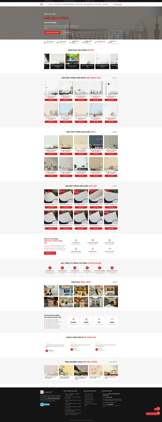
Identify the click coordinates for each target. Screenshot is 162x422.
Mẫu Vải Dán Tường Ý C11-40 (51, 204)
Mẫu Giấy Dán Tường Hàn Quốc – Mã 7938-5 (96, 151)
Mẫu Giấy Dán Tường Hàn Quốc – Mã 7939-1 (51, 151)
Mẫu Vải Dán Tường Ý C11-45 (51, 225)
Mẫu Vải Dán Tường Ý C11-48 (111, 225)
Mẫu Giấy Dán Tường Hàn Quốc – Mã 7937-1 (111, 173)
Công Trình (105, 4)
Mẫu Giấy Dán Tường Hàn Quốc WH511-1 (96, 97)
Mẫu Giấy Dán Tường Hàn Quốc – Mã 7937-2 (96, 173)
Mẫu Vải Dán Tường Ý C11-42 (81, 204)
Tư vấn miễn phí (67, 32)
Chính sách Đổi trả (88, 401)
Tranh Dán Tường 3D (88, 4)
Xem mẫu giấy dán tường (52, 32)
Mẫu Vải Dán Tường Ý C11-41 (66, 204)
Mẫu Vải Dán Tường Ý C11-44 (111, 204)
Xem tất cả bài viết (113, 361)
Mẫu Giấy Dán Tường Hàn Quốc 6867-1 (81, 118)
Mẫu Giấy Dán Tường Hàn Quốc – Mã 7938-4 (111, 151)
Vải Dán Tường (97, 4)
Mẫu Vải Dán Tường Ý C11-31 (96, 225)
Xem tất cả (114, 77)
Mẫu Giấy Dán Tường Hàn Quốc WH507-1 (111, 118)
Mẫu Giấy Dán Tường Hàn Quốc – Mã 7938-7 (66, 151)
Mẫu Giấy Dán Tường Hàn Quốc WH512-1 (111, 97)
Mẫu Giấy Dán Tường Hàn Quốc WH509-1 (66, 97)
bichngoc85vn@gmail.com (111, 402)
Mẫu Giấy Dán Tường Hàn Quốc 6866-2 (66, 118)
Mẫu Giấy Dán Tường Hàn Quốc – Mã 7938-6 (81, 151)
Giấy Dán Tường (79, 4)
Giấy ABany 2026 (57, 4)
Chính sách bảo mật (89, 395)
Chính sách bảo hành (89, 397)
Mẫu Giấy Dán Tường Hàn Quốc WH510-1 (81, 97)
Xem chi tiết (51, 99)
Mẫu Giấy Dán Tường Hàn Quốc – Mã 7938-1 (81, 173)
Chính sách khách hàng (89, 399)
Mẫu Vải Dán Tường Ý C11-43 (96, 204)
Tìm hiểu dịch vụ (50, 253)
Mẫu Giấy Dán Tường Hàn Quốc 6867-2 (96, 118)
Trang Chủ (51, 4)
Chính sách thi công (88, 393)
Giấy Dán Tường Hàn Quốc (68, 4)
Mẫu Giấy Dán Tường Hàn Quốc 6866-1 (51, 118)
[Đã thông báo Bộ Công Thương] (45, 404)
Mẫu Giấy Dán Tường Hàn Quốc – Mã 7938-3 (51, 173)
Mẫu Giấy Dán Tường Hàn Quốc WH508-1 (51, 97)
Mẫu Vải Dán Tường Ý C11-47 (81, 225)
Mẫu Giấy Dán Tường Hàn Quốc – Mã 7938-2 (66, 173)
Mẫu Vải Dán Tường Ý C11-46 (66, 225)
